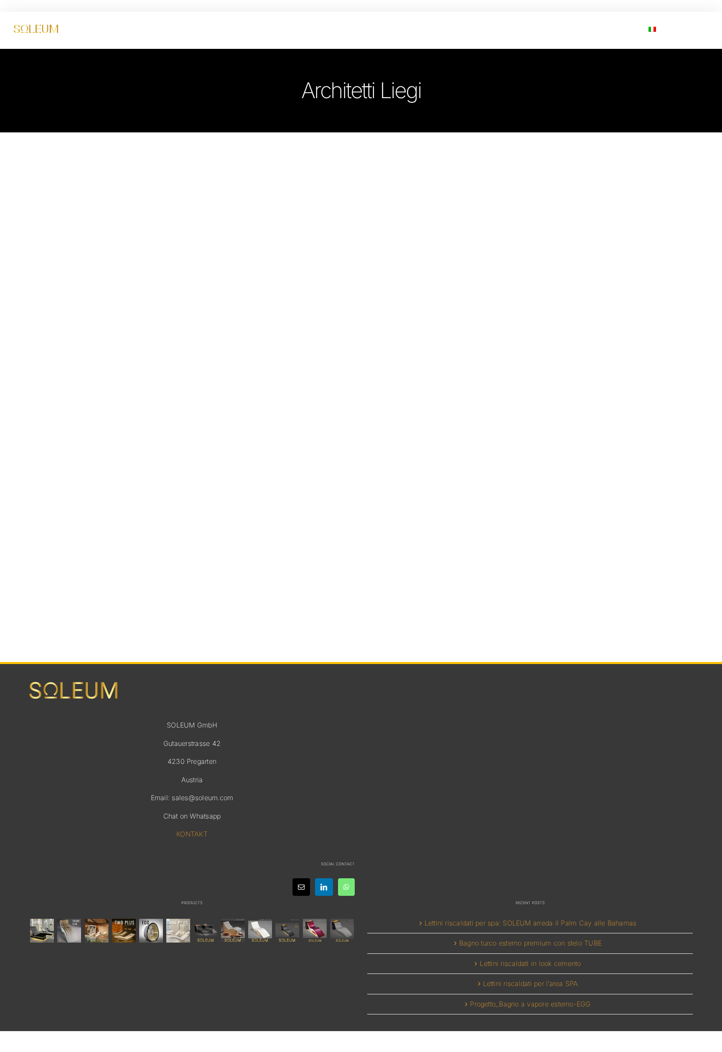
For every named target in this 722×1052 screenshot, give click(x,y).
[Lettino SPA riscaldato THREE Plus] (42, 931)
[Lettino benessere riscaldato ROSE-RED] (314, 931)
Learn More (361, 562)
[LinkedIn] (324, 887)
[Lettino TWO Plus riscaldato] (123, 931)
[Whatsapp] (346, 887)
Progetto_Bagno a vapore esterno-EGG (530, 1004)
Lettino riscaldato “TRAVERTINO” (361, 499)
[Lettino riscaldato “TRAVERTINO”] (96, 931)
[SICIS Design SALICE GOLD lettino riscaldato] (69, 931)
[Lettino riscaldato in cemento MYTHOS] (287, 931)
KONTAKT (192, 834)
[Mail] (301, 887)
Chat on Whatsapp (192, 816)
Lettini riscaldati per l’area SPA (530, 983)
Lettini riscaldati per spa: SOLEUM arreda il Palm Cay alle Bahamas (531, 923)
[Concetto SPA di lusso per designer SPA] (205, 931)
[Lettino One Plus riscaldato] (178, 931)
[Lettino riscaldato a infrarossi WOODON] (232, 931)
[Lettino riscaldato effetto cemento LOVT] (341, 931)
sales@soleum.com (202, 797)
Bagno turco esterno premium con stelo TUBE (530, 943)
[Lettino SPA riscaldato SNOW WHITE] (260, 931)
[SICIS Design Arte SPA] (151, 931)
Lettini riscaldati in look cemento (530, 963)
